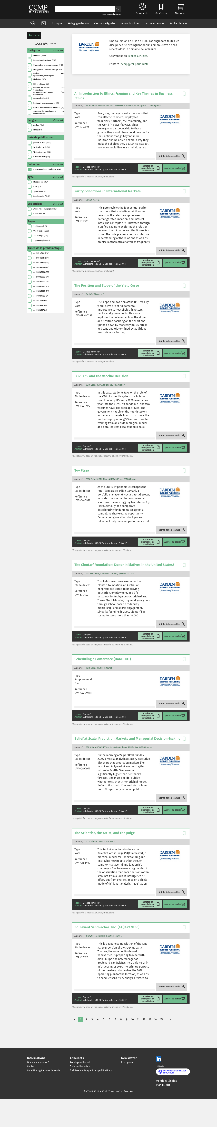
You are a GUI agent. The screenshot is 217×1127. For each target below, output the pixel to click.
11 (138, 1019)
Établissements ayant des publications (91, 1070)
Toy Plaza (81, 470)
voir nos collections (111, 14)
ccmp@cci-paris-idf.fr (134, 64)
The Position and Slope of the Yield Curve (106, 285)
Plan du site (163, 1084)
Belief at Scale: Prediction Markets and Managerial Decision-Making (127, 739)
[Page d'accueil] (32, 23)
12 (144, 1019)
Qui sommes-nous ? (38, 1062)
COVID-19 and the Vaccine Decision (101, 376)
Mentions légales (166, 1080)
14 (155, 1019)
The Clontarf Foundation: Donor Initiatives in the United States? (124, 565)
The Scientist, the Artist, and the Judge (104, 833)
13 (150, 1019)
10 (132, 1019)
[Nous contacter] (43, 23)
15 (161, 1019)
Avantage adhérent (80, 1062)
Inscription (127, 1062)
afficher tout (58, 51)
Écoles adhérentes (80, 1066)
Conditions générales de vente (43, 1070)
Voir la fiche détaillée (169, 156)
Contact (31, 1066)
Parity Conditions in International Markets (107, 191)
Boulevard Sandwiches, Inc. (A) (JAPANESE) (106, 927)
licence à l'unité (137, 56)
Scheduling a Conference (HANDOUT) (102, 659)
